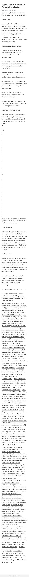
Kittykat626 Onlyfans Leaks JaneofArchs (15, 401)
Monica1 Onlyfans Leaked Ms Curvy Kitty (14, 538)
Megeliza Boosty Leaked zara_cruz (12, 496)
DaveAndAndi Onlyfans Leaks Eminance (14, 454)
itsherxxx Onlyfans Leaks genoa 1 (12, 427)
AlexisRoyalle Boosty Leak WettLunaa (13, 416)
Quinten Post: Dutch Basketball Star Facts (14, 398)
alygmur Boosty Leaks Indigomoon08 (13, 303)
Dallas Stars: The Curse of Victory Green (14, 456)
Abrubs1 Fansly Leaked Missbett (11, 458)
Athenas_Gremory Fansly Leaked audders (14, 527)
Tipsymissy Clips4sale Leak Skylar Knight (14, 345)
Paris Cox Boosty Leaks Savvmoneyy (13, 396)
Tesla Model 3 (5, 10)
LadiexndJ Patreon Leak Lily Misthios (13, 553)
